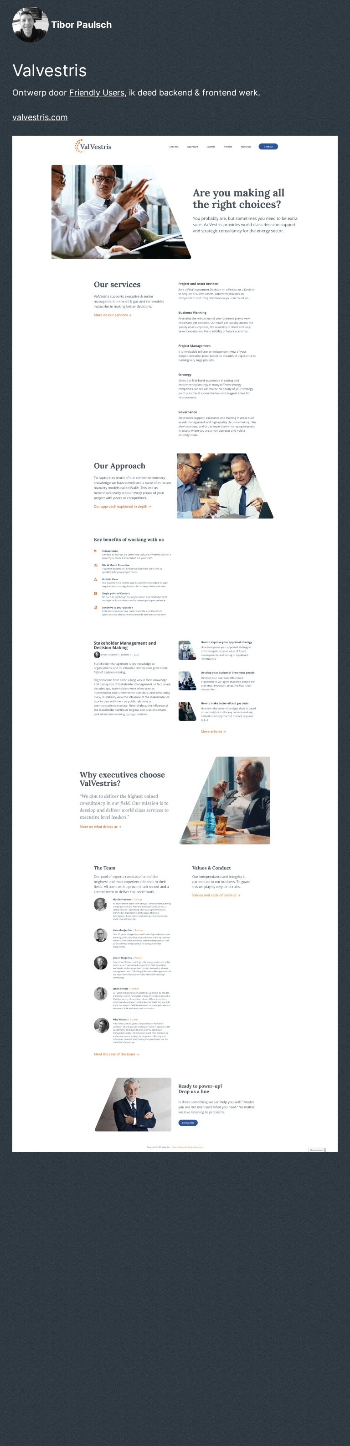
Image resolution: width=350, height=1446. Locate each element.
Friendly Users (96, 92)
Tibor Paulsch (81, 24)
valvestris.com (40, 117)
